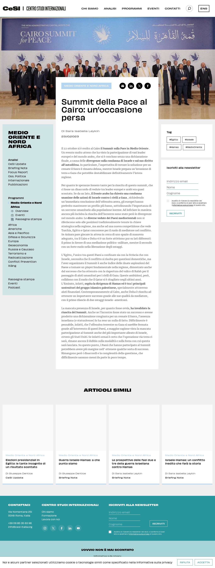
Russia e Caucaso (21, 249)
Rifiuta (185, 562)
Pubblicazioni (18, 184)
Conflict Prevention (22, 261)
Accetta (203, 562)
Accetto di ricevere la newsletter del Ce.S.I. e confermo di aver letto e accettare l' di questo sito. (189, 203)
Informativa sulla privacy (154, 562)
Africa (12, 224)
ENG (203, 8)
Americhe (15, 228)
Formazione (49, 515)
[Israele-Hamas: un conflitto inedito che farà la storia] (187, 444)
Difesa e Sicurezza (21, 237)
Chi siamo (89, 8)
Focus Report (18, 172)
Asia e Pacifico (18, 232)
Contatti (172, 8)
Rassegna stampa (28, 219)
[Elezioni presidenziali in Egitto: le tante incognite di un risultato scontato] (28, 444)
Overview (21, 210)
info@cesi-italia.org (20, 526)
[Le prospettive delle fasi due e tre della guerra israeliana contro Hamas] (134, 444)
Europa (13, 241)
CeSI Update (17, 163)
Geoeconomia (18, 245)
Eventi (153, 8)
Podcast (14, 287)
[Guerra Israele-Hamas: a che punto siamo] (81, 444)
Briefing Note (17, 168)
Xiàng (12, 265)
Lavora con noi (51, 519)
